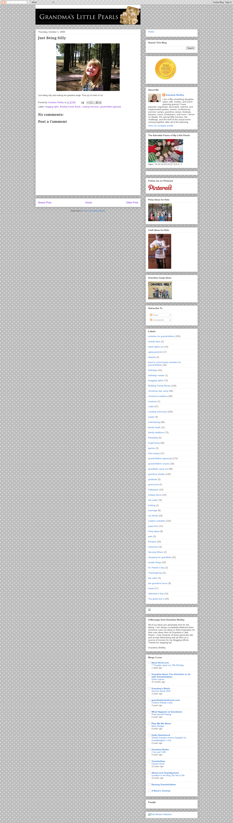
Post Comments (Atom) (94, 211)
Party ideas (153, 531)
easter (151, 417)
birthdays (152, 370)
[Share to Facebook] (97, 102)
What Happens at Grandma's (167, 711)
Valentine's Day (156, 593)
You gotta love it (156, 599)
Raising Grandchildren (164, 784)
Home (88, 202)
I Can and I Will (159, 752)
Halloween (153, 489)
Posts (155, 315)
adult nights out (156, 346)
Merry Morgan (158, 726)
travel (151, 588)
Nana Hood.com (160, 662)
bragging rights (52, 107)
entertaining (154, 422)
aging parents (155, 352)
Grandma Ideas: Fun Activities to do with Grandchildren (171, 675)
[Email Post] (82, 102)
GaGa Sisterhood (161, 735)
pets (150, 536)
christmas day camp (158, 391)
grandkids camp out (158, 469)
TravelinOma (158, 761)
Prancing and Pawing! (162, 714)
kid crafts (152, 500)
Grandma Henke (160, 749)
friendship (153, 437)
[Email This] (88, 102)
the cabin (152, 578)
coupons (152, 401)
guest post (153, 484)
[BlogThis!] (91, 102)
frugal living (154, 443)
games (151, 448)
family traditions (156, 432)
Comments (158, 320)
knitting (151, 505)
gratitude (152, 479)
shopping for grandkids (159, 557)
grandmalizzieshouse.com (166, 700)
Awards (152, 357)
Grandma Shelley (175, 95)
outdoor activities (156, 521)
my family (153, 515)
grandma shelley (156, 474)
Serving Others (155, 552)
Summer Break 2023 (161, 691)
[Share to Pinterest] (100, 102)
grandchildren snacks (159, 463)
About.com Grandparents (165, 773)
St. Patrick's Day (156, 567)
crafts (151, 406)
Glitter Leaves (158, 679)
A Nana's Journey (161, 790)
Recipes (152, 541)
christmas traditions (158, 396)
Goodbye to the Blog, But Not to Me (168, 775)
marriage (152, 510)
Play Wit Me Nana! (161, 723)
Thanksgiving (155, 573)
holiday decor (155, 495)
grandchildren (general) (110, 107)
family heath (154, 427)
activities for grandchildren (161, 336)
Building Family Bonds (70, 107)
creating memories (90, 107)
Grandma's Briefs (161, 688)
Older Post (132, 202)
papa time (153, 526)
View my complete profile (160, 125)
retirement (153, 547)
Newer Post (44, 202)
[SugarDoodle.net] (149, 610)
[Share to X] (94, 102)
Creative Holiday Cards (162, 702)
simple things (154, 562)
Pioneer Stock (158, 764)
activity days (154, 341)
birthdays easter (156, 375)
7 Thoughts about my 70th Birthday (168, 665)
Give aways (154, 453)
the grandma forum (158, 583)
